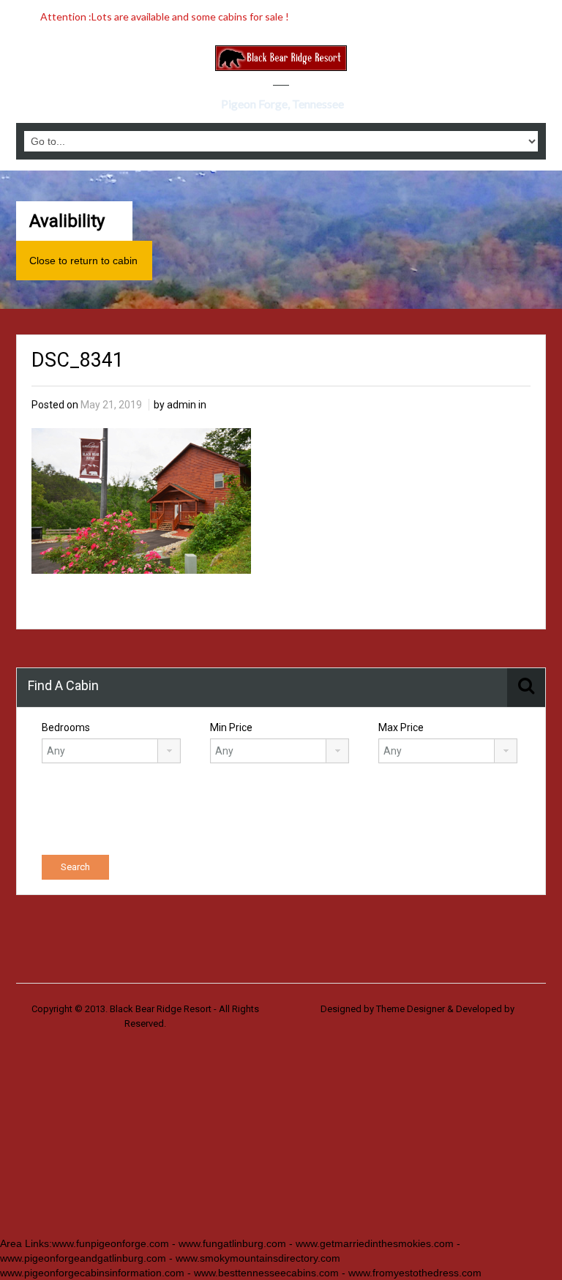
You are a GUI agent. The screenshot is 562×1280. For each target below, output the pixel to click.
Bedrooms (66, 727)
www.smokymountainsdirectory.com (256, 1258)
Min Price (231, 727)
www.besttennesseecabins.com (266, 1273)
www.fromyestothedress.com (415, 1273)
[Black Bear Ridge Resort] (281, 58)
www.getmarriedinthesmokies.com (375, 1243)
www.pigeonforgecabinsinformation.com (92, 1273)
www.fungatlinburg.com (232, 1243)
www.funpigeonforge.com (110, 1243)
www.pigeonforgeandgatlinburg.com (83, 1258)
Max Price (401, 727)
